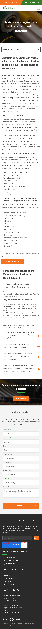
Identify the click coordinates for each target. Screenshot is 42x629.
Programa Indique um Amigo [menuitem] (12, 608)
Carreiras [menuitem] (5, 610)
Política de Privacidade (17, 626)
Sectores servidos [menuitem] (8, 598)
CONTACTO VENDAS (10, 2)
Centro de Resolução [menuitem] (9, 603)
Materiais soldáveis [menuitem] (9, 601)
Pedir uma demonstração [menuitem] (11, 596)
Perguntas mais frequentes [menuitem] (11, 612)
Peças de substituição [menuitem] (10, 605)
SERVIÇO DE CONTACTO (31, 2)
